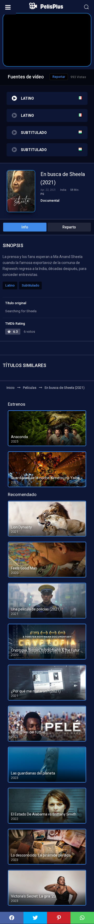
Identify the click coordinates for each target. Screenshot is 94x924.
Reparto (69, 227)
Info (24, 227)
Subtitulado (30, 285)
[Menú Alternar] (8, 7)
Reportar (58, 77)
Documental (49, 200)
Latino (10, 285)
